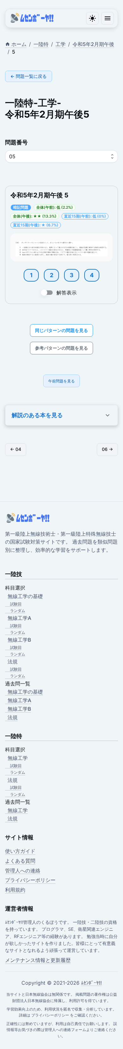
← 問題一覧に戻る (28, 76)
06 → (107, 449)
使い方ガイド (20, 851)
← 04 (15, 449)
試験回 (15, 604)
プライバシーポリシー (30, 880)
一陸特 (41, 44)
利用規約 (15, 890)
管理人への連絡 (22, 870)
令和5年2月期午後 (93, 44)
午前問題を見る (61, 381)
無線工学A (19, 700)
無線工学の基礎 (25, 692)
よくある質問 (20, 861)
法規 (13, 717)
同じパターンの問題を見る (61, 330)
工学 (61, 44)
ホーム (18, 44)
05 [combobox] (12, 156)
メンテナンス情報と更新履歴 (38, 960)
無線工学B (19, 709)
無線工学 (18, 810)
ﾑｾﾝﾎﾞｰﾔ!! (91, 983)
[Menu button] (107, 18)
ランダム (17, 610)
